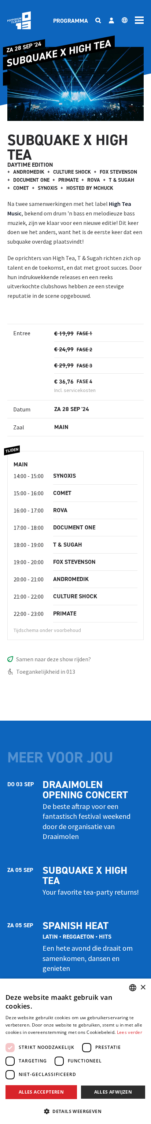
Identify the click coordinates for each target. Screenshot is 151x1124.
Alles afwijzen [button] (113, 1092)
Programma (70, 21)
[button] (75, 1111)
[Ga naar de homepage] (19, 20)
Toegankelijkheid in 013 (45, 671)
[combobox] (132, 987)
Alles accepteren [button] (41, 1092)
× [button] (143, 987)
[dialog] (75, 1051)
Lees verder (129, 1032)
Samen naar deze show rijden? (53, 659)
